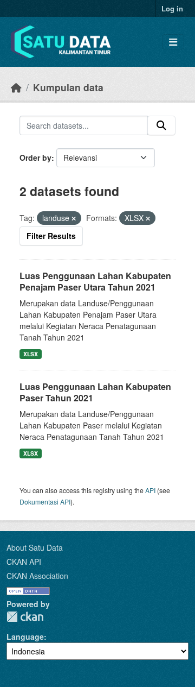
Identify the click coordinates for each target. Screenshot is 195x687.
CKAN (24, 616)
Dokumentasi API (45, 501)
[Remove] (74, 218)
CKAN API (23, 561)
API (150, 490)
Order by (35, 157)
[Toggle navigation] (173, 42)
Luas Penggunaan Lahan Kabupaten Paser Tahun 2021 (95, 392)
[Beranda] (16, 87)
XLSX (30, 354)
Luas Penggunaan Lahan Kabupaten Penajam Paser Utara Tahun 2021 (95, 281)
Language (25, 636)
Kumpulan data (68, 87)
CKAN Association (37, 575)
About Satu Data (34, 547)
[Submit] (161, 125)
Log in (172, 8)
